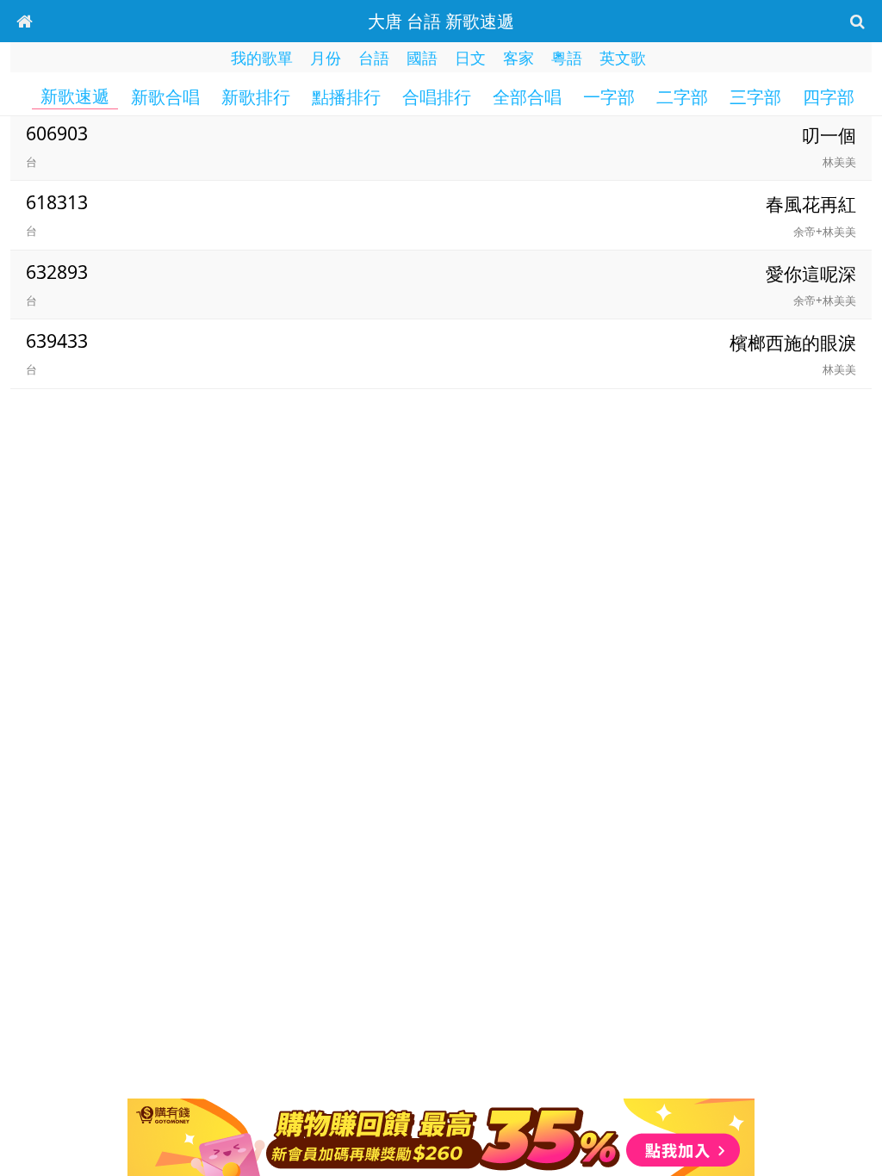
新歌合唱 (165, 97)
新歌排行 (255, 97)
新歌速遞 (74, 96)
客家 (518, 57)
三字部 (755, 97)
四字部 (828, 97)
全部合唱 (527, 97)
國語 (422, 57)
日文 (470, 57)
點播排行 (346, 97)
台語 (373, 57)
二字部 (682, 97)
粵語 (566, 57)
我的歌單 (262, 57)
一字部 (609, 97)
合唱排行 (436, 97)
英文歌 (622, 57)
